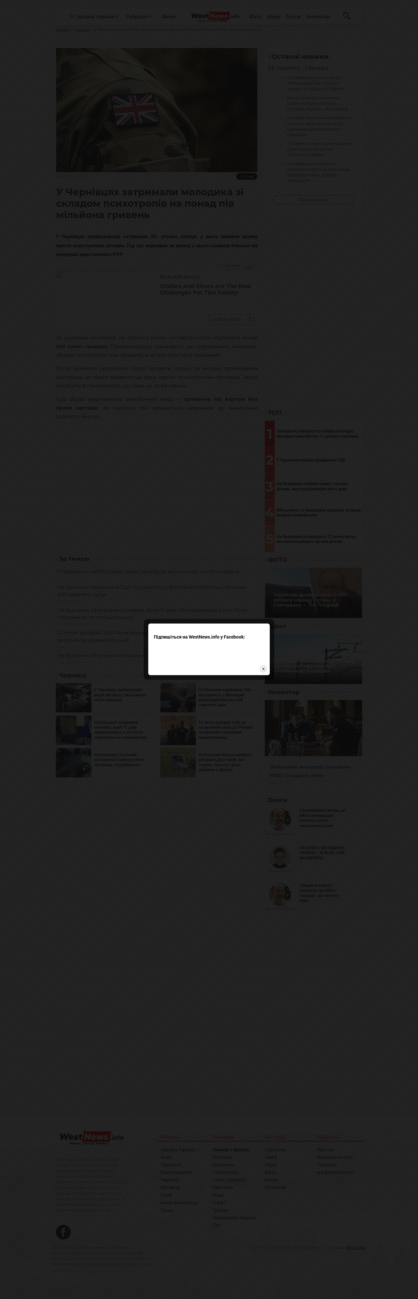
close (263, 669)
